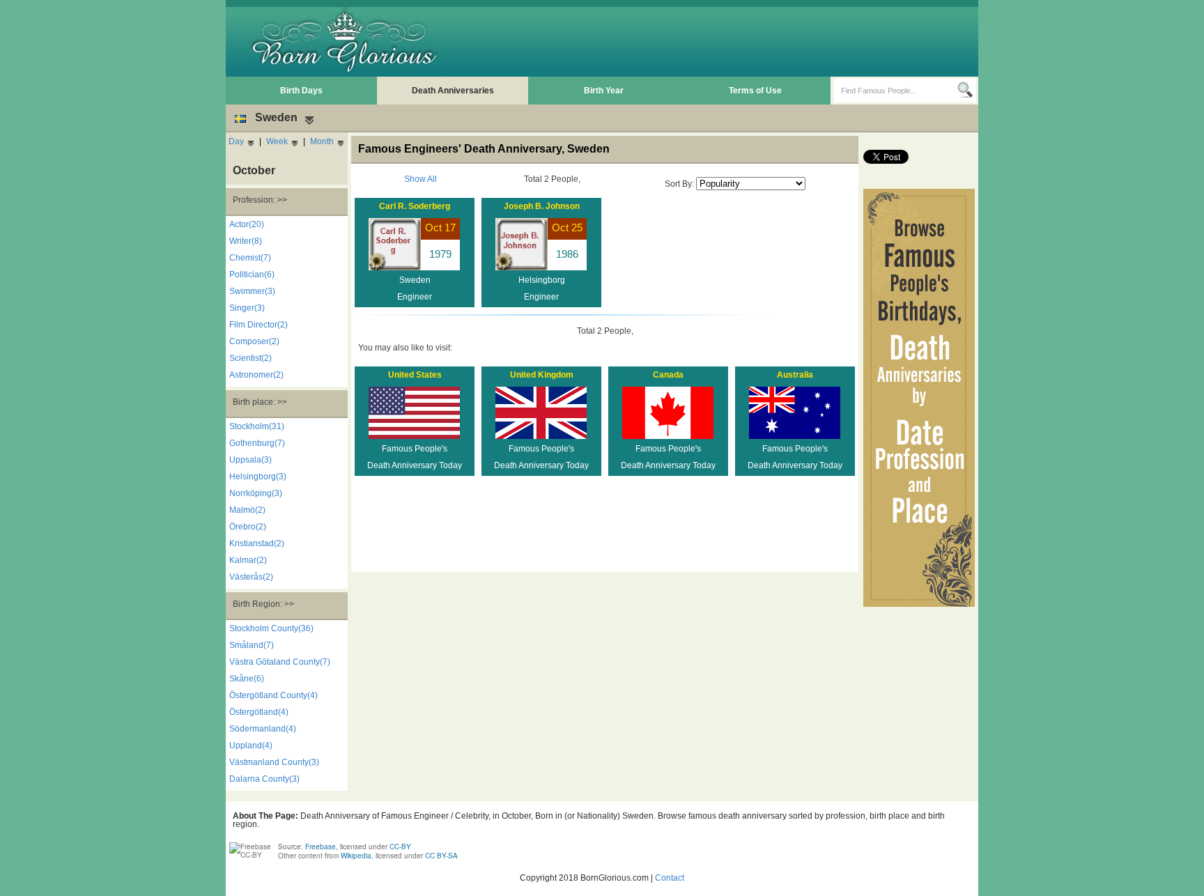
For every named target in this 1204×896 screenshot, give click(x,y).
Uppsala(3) (250, 460)
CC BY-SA (441, 855)
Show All (420, 179)
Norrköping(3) (255, 493)
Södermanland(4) (262, 729)
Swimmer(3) (252, 291)
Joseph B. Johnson (542, 206)
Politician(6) (252, 274)
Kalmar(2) (248, 560)
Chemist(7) (250, 258)
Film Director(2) (258, 325)
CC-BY (400, 846)
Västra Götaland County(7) (279, 662)
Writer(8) (245, 241)
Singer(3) (247, 308)
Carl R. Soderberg (414, 206)
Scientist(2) (250, 358)
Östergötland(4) (258, 712)
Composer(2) (254, 341)
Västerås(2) (251, 577)
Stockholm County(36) (271, 628)
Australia (795, 375)
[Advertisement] (721, 41)
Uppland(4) (250, 745)
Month (322, 141)
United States (415, 375)
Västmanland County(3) (274, 762)
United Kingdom (541, 375)
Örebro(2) (247, 527)
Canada (668, 375)
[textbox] (895, 91)
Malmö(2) (247, 510)
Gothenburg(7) (257, 443)
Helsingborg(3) (257, 476)
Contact (669, 878)
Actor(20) (246, 224)
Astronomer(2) (256, 375)
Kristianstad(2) (256, 543)
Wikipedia (356, 855)
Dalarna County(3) (264, 779)
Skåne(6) (246, 678)
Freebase (320, 846)
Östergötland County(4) (273, 695)
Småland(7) (251, 645)
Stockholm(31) (256, 426)
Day (236, 141)
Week (277, 141)
